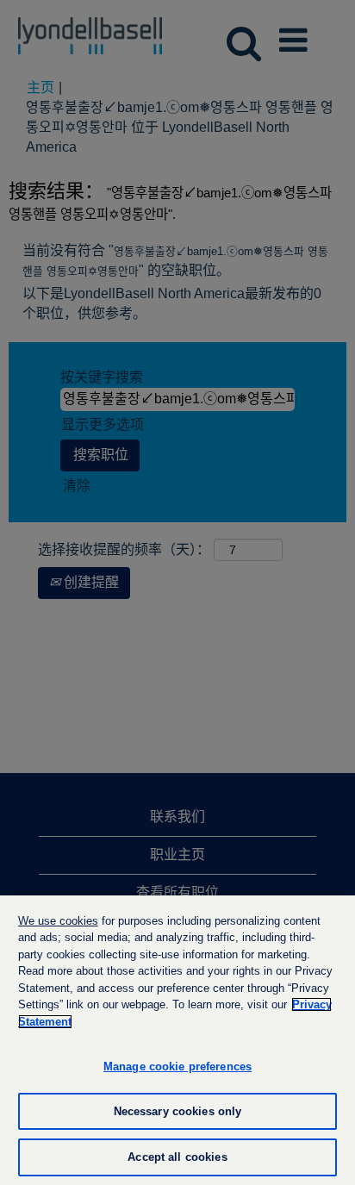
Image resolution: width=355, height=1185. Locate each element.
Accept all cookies (177, 1157)
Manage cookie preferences (177, 1066)
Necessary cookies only (178, 1111)
